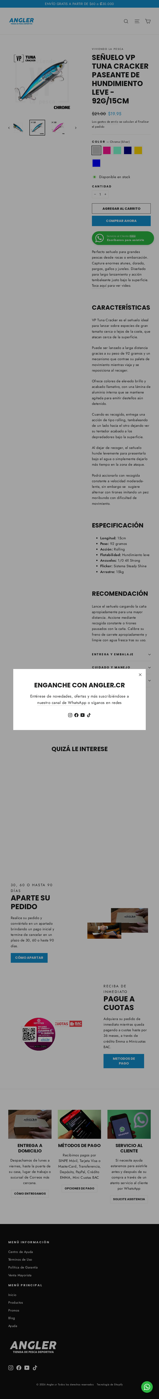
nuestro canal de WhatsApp (62, 702)
